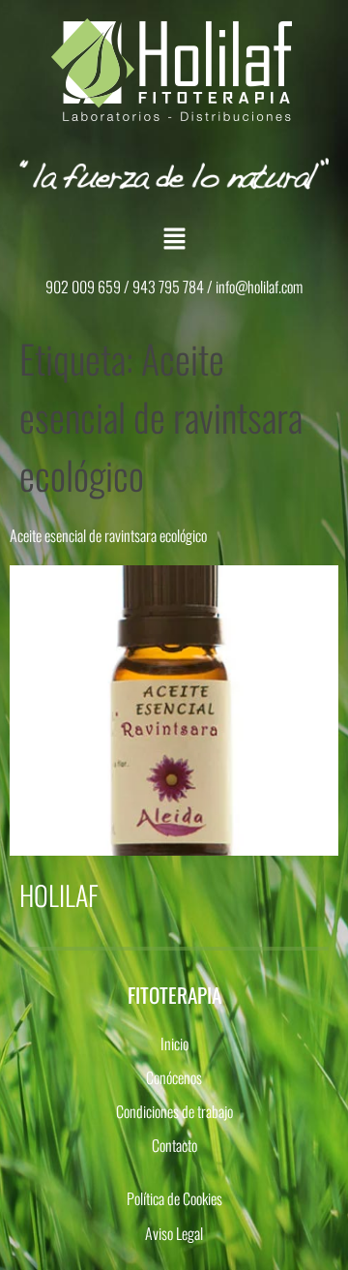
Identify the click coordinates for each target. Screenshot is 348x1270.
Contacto (174, 1145)
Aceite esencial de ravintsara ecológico (108, 535)
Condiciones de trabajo (174, 1111)
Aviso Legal (174, 1233)
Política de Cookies (174, 1198)
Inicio (174, 1043)
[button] (174, 238)
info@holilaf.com (259, 286)
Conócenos (174, 1077)
